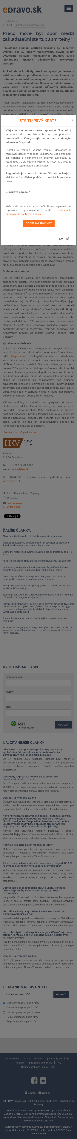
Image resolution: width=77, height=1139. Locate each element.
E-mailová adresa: (18, 191)
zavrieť (64, 238)
